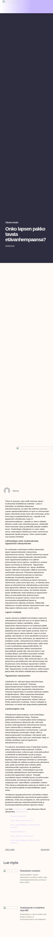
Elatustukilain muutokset (30, 871)
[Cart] (7, 10)
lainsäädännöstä (19, 809)
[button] (48, 4)
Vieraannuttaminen (18, 816)
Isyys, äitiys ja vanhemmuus (21, 820)
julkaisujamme (21, 812)
